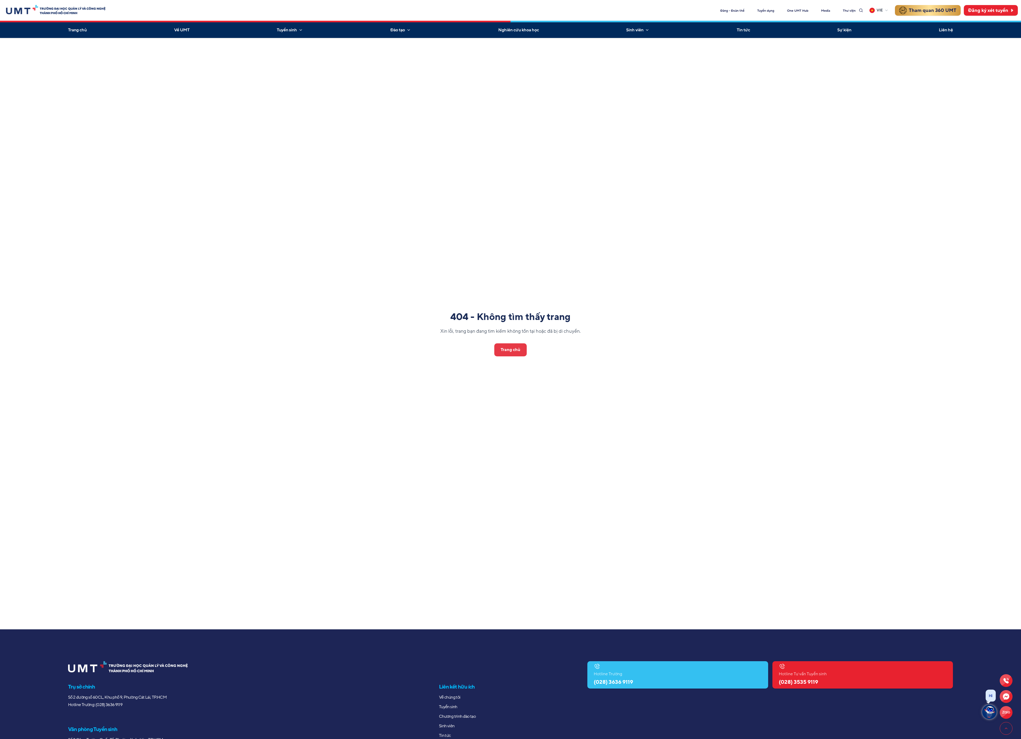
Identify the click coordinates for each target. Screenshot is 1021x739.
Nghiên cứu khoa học (518, 30)
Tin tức (743, 30)
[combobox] (879, 10)
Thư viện (849, 10)
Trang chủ (77, 30)
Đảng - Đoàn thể (732, 10)
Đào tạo (397, 30)
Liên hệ (946, 30)
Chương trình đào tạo (457, 716)
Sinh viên (634, 30)
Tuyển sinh (287, 30)
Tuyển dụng (765, 10)
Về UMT (182, 30)
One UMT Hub (797, 10)
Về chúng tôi (449, 697)
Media (825, 10)
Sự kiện (844, 30)
